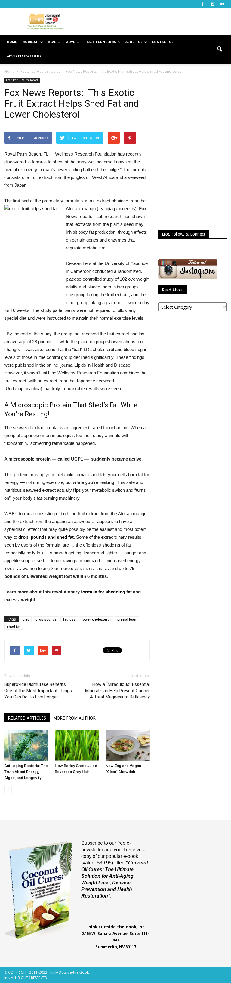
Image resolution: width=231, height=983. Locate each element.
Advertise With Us (24, 56)
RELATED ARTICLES (27, 718)
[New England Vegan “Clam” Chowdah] (128, 745)
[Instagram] (212, 4)
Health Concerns (100, 42)
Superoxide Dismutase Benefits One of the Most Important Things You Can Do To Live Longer (38, 691)
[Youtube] (222, 4)
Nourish (30, 42)
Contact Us (163, 42)
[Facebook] (202, 4)
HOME (12, 42)
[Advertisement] (156, 22)
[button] (219, 49)
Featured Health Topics (22, 80)
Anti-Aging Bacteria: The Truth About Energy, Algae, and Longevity (26, 771)
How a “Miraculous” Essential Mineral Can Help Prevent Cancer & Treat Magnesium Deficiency (117, 691)
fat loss (69, 619)
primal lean (126, 619)
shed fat (13, 626)
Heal (52, 42)
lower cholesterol (96, 619)
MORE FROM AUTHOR (74, 718)
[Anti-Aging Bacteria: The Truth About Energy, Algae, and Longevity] (26, 745)
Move (70, 42)
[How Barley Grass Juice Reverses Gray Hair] (77, 745)
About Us (134, 42)
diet (26, 619)
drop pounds (46, 619)
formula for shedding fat (106, 591)
